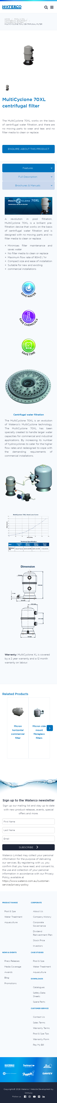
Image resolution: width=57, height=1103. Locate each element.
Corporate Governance (39, 924)
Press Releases (12, 961)
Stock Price (39, 940)
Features (28, 168)
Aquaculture (10, 922)
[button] (52, 7)
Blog (6, 977)
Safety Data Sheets (39, 994)
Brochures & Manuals (27, 185)
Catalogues (39, 987)
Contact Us (39, 1017)
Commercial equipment (16, 21)
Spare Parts (39, 1002)
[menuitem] (14, 911)
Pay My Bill (38, 1045)
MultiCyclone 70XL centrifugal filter (23, 24)
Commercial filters (14, 22)
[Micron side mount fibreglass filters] (39, 712)
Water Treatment (13, 917)
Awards (8, 972)
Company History (42, 917)
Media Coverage (12, 966)
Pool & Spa (19, 19)
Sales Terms (39, 1022)
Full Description (27, 176)
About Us (38, 911)
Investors (38, 946)
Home (7, 19)
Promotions (10, 983)
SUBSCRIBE (26, 847)
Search (46, 7)
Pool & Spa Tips (41, 1033)
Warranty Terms (41, 1028)
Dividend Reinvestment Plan (42, 933)
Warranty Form (41, 1039)
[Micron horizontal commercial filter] (18, 712)
